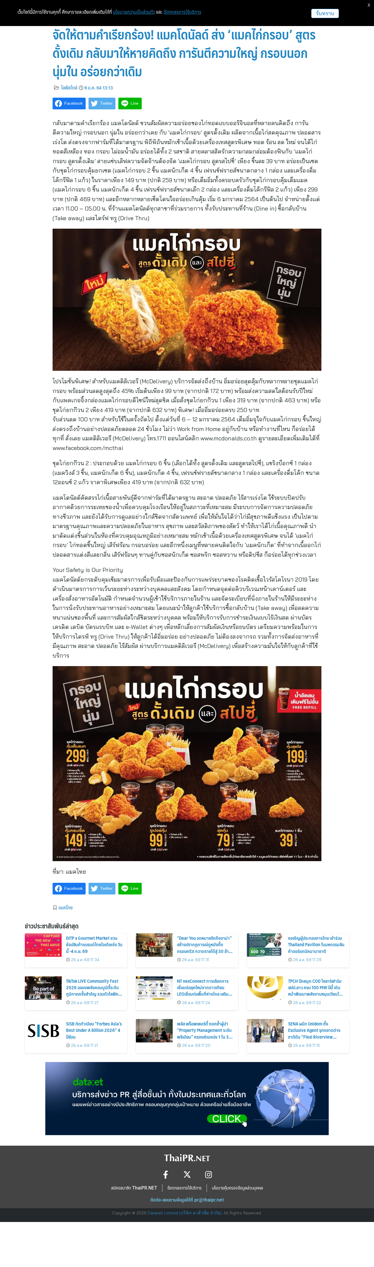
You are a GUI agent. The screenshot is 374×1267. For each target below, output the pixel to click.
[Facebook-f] (165, 1174)
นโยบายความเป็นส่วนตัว (134, 12)
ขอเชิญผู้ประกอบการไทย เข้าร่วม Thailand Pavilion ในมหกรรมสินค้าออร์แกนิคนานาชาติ (316, 944)
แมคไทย (65, 907)
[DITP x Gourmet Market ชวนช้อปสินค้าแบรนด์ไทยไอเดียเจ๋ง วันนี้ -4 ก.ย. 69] (43, 945)
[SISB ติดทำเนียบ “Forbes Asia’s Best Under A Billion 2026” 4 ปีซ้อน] (43, 1030)
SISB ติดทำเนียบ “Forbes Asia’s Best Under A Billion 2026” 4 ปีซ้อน (94, 1030)
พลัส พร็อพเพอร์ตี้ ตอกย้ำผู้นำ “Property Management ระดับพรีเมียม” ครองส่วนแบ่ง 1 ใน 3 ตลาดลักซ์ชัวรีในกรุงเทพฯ (204, 1033)
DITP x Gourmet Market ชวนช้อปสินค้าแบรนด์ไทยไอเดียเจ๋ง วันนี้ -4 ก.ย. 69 (94, 944)
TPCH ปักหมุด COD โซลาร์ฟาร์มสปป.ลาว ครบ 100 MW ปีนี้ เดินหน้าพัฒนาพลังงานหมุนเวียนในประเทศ (315, 990)
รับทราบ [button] (325, 13)
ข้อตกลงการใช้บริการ (182, 12)
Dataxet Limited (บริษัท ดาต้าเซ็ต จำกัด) (184, 1213)
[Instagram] (209, 1174)
